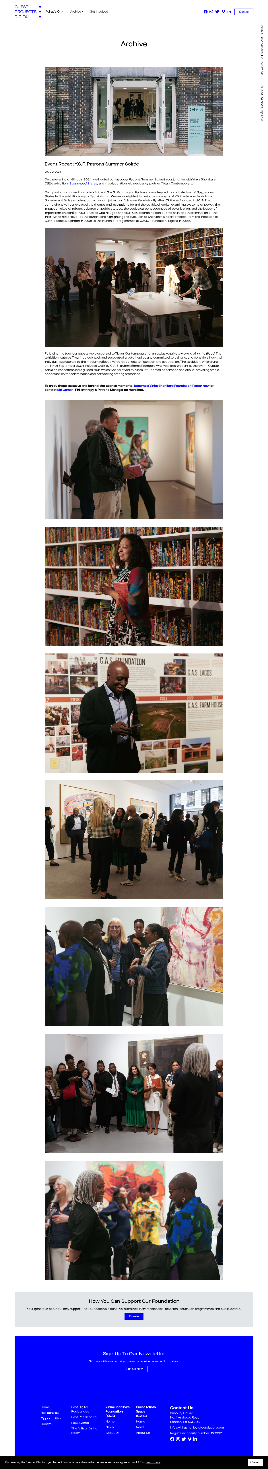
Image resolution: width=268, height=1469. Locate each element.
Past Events (80, 1423)
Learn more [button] (153, 1462)
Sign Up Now (134, 1368)
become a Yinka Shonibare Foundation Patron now (172, 386)
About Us (113, 1433)
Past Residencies (84, 1417)
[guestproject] (28, 11)
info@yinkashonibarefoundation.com (197, 1427)
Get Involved (99, 11)
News (110, 1427)
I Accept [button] (255, 1462)
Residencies (50, 1413)
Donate (244, 11)
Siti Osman (65, 390)
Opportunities (51, 1418)
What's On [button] (53, 11)
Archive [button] (75, 11)
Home (45, 1407)
